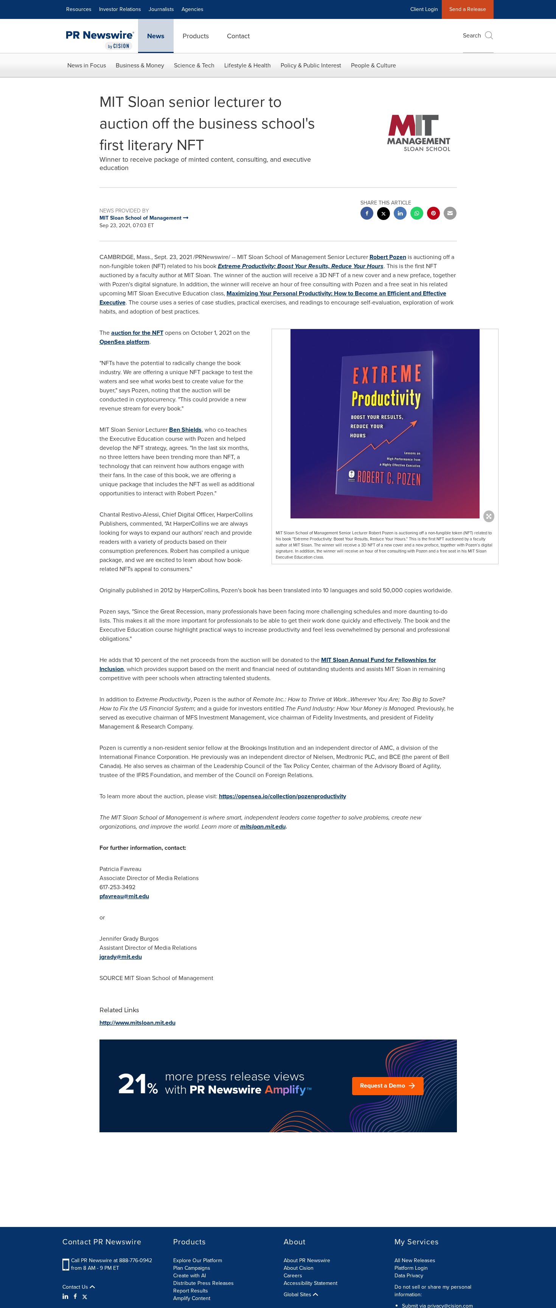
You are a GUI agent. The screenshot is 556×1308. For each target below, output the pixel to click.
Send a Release (467, 9)
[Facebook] (75, 1296)
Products (196, 36)
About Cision (299, 1268)
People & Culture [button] (373, 65)
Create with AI (189, 1276)
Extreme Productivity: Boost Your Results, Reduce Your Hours (301, 266)
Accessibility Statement (310, 1283)
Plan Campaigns (191, 1268)
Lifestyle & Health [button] (247, 65)
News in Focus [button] (86, 65)
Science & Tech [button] (194, 65)
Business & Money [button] (140, 65)
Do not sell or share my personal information (432, 1291)
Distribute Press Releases (203, 1283)
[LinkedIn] (66, 1296)
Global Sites (298, 1295)
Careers (293, 1276)
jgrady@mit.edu (120, 956)
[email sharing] (450, 214)
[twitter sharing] (383, 214)
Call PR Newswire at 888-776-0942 (111, 1260)
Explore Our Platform (197, 1260)
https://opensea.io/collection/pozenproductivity (282, 796)
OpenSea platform (124, 341)
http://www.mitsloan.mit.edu (137, 1022)
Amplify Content (191, 1298)
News (156, 36)
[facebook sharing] (366, 214)
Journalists (161, 9)
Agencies (192, 9)
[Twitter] (84, 1296)
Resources (79, 9)
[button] (385, 423)
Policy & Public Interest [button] (311, 65)
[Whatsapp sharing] (416, 214)
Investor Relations (120, 9)
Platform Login (411, 1268)
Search (472, 35)
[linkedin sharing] (400, 214)
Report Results (190, 1291)
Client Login (424, 9)
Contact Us (76, 1287)
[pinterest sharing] (433, 214)
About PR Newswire (307, 1260)
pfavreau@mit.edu (124, 896)
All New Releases (414, 1260)
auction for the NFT (137, 332)
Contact (238, 36)
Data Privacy (408, 1276)
